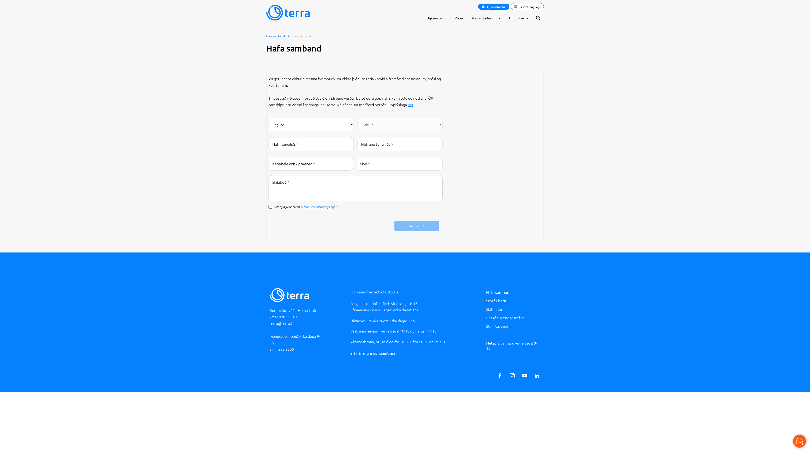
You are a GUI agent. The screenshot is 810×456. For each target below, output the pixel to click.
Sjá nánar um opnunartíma (372, 353)
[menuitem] (437, 18)
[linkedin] (536, 376)
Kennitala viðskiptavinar (292, 163)
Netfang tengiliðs (375, 144)
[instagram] (512, 376)
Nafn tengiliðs (284, 144)
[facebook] (500, 376)
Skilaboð (279, 182)
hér (410, 104)
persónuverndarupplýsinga (317, 207)
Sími (363, 163)
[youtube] (524, 376)
